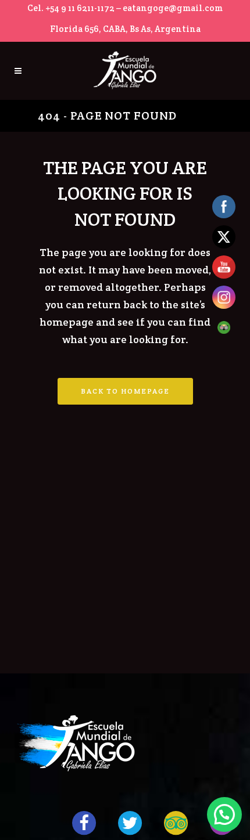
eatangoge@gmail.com (173, 7)
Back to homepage (125, 391)
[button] (224, 814)
